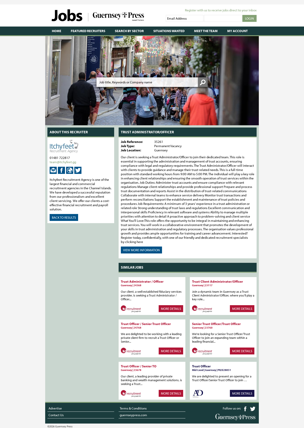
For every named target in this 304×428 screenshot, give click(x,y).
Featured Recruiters (88, 31)
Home (56, 31)
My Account (237, 31)
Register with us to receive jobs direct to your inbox (221, 10)
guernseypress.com (133, 415)
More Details (171, 309)
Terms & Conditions (133, 408)
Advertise (55, 408)
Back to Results (64, 217)
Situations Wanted (168, 31)
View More (141, 250)
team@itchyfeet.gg (63, 162)
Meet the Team (206, 31)
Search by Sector (129, 31)
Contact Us (56, 415)
